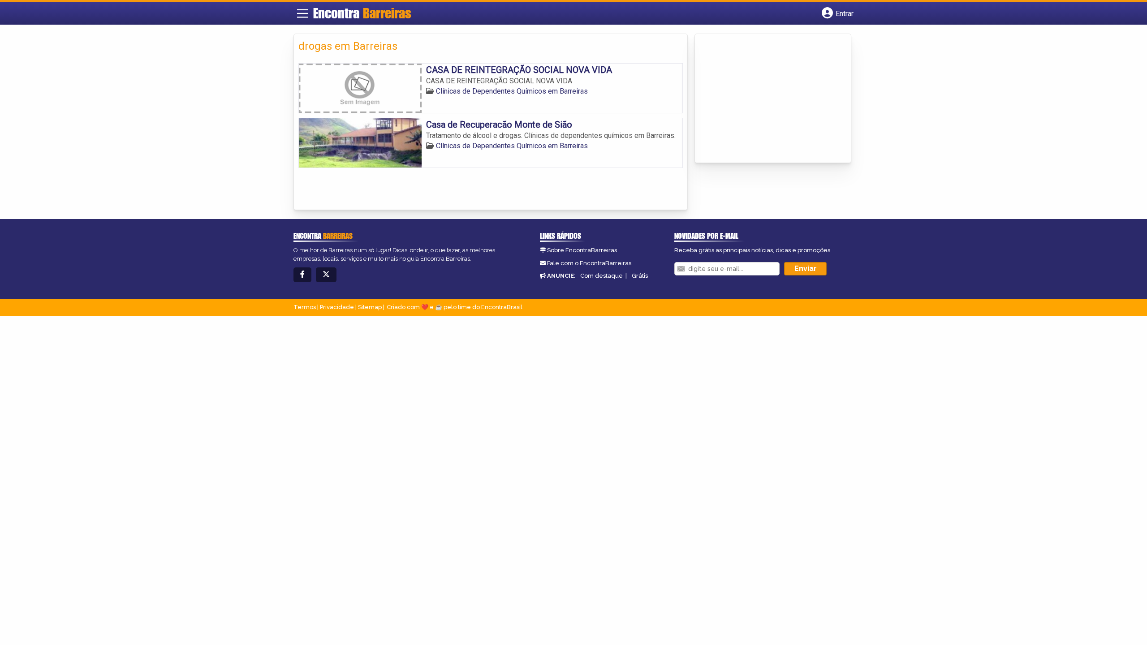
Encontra (362, 13)
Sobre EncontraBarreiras (582, 250)
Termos (304, 307)
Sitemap (370, 307)
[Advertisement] (766, 99)
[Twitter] (326, 274)
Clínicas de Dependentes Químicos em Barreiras (512, 91)
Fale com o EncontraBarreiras (589, 263)
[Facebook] (302, 274)
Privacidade (337, 307)
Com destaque (601, 275)
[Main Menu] (302, 13)
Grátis (640, 275)
